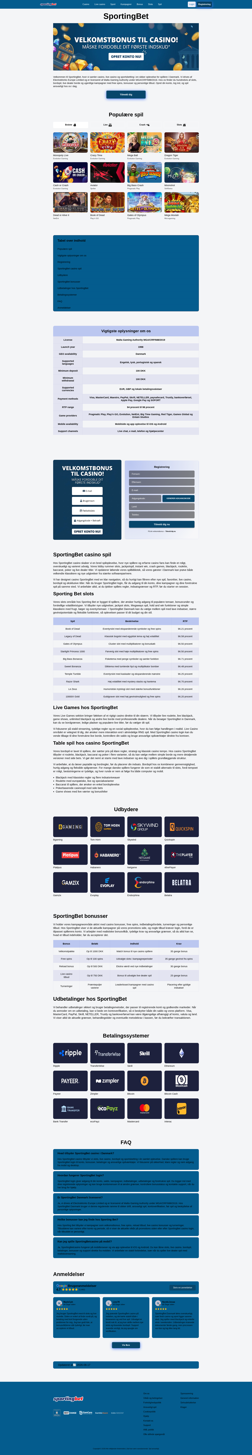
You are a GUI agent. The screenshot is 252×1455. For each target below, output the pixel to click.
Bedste (68, 125)
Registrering (63, 262)
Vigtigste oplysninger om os (71, 255)
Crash (142, 125)
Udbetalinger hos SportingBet (72, 288)
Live (105, 125)
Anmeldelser (64, 307)
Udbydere (62, 275)
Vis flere (126, 1345)
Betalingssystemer (67, 294)
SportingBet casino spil (69, 268)
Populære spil (64, 249)
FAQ (59, 301)
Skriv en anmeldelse (182, 1288)
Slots (179, 125)
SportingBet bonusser (68, 281)
